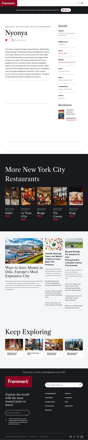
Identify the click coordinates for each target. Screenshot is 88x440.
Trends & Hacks (50, 402)
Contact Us (68, 397)
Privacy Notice (33, 436)
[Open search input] (78, 3)
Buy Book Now (71, 118)
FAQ (66, 402)
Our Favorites (49, 406)
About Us (68, 393)
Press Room (69, 406)
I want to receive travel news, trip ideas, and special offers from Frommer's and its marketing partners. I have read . (18, 421)
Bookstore (48, 410)
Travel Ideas (49, 397)
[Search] (80, 384)
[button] (82, 3)
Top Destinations (50, 393)
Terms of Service (43, 436)
